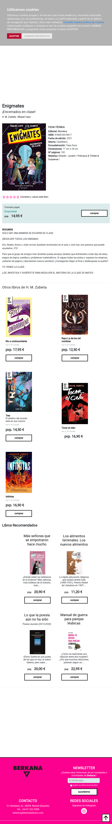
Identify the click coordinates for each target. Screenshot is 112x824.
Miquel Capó (24, 116)
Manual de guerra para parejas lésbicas (74, 619)
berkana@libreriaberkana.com (28, 812)
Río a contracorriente (16, 341)
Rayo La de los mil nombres (71, 340)
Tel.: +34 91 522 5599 (28, 809)
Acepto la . (85, 785)
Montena (62, 131)
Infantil (62, 155)
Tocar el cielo (68, 427)
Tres (8, 415)
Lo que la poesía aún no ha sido (37, 617)
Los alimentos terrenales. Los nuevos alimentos (74, 540)
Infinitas (10, 496)
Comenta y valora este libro (34, 196)
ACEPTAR (14, 36)
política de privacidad (88, 785)
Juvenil (71, 155)
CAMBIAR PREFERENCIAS (37, 36)
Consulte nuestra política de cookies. (83, 22)
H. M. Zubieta (9, 116)
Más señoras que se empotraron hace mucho (37, 540)
